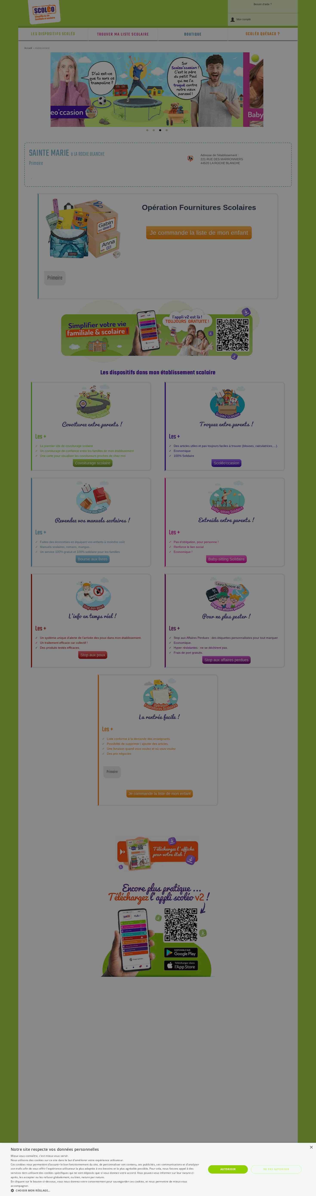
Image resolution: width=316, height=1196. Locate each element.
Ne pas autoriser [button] (276, 1169)
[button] (106, 1190)
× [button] (311, 1147)
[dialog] (158, 1169)
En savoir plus (38, 1186)
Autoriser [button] (228, 1169)
